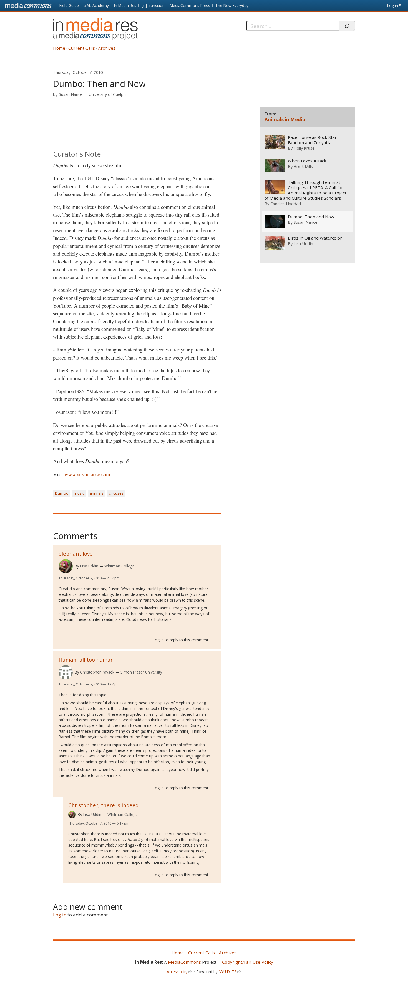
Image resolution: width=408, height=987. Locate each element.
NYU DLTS (227, 971)
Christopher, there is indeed (103, 805)
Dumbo (62, 493)
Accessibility (177, 971)
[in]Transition (153, 5)
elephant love (76, 553)
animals (97, 493)
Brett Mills (303, 166)
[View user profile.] (66, 566)
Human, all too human (86, 659)
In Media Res (125, 5)
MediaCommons (184, 962)
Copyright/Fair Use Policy (247, 962)
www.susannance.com (87, 474)
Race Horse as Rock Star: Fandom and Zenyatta (313, 140)
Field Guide (69, 5)
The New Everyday (231, 5)
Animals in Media (285, 119)
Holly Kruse (304, 148)
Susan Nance (70, 94)
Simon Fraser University (141, 672)
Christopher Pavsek (97, 672)
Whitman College (119, 566)
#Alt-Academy (96, 5)
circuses (116, 493)
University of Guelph (107, 94)
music (79, 493)
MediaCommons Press (190, 5)
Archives (106, 48)
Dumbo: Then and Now (311, 216)
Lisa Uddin (89, 566)
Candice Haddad (285, 203)
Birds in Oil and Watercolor (315, 238)
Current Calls (81, 48)
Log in (392, 5)
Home (59, 48)
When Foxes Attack (307, 161)
